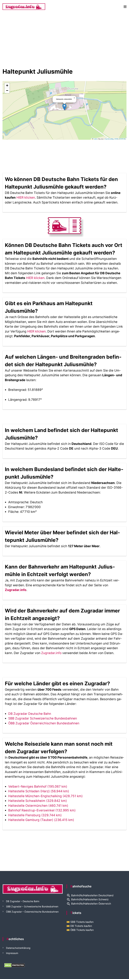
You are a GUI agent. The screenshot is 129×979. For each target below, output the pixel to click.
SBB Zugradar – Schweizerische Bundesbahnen (32, 906)
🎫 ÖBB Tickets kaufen (80, 930)
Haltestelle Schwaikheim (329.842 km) (37, 801)
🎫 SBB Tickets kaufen (80, 921)
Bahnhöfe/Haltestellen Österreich (89, 903)
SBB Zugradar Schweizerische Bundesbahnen (42, 718)
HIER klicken (25, 197)
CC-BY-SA (122, 139)
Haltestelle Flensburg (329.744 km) (35, 815)
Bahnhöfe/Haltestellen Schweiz (88, 899)
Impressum (12, 953)
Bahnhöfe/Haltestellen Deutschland (90, 895)
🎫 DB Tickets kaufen (79, 926)
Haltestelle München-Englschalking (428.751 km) (45, 796)
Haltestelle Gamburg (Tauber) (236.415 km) (41, 820)
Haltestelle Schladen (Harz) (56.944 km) (38, 791)
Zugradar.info (15, 590)
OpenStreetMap (109, 139)
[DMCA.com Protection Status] (14, 965)
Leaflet (95, 139)
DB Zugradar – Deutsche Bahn (22, 901)
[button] (64, 107)
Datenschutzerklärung (18, 947)
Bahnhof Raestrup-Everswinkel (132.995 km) (42, 810)
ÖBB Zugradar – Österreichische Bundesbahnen (32, 911)
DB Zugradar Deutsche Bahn (29, 714)
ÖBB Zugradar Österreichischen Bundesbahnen (43, 723)
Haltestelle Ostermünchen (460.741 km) (38, 806)
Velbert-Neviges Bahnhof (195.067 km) (37, 786)
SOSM (116, 139)
